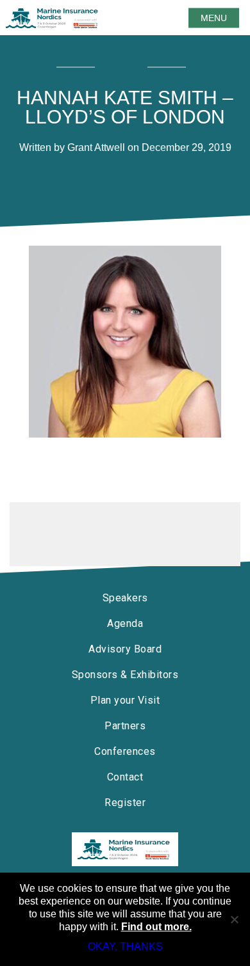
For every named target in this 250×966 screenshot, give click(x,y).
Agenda (125, 623)
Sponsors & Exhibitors (125, 675)
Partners (125, 726)
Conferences (125, 751)
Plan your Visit (125, 700)
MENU (214, 18)
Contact (125, 777)
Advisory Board (125, 649)
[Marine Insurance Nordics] (125, 849)
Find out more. (156, 926)
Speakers (125, 598)
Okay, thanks (125, 946)
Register (125, 802)
